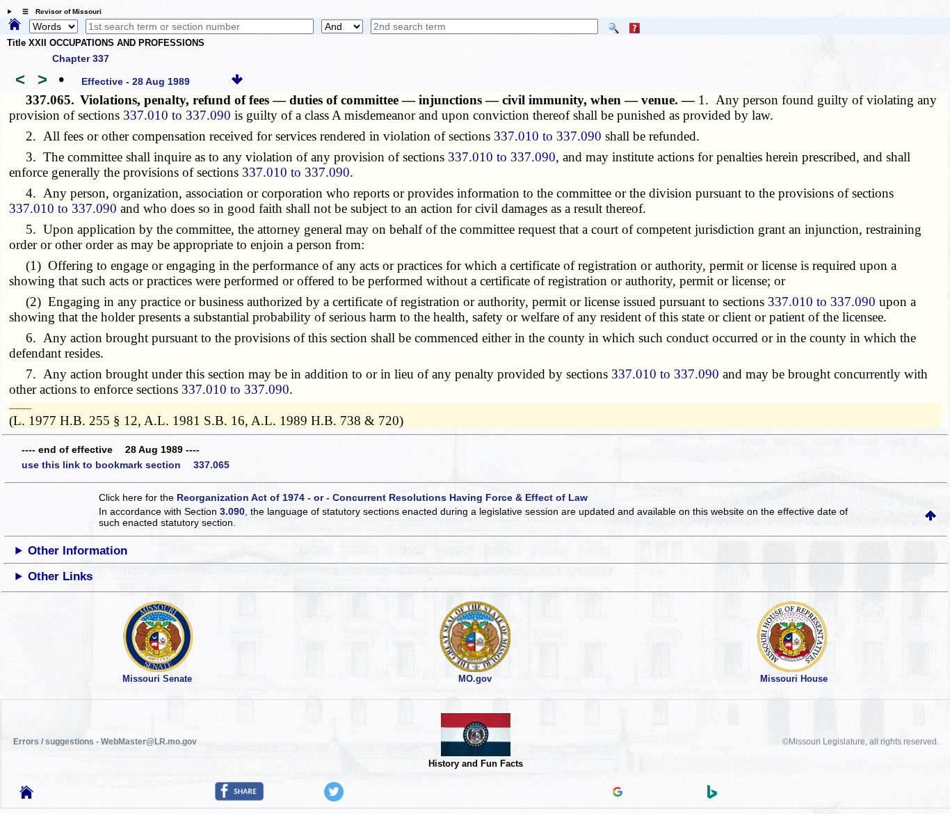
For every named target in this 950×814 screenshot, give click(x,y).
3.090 (232, 511)
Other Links (60, 576)
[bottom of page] (237, 81)
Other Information (77, 550)
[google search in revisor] (617, 793)
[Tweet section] (334, 798)
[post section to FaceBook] (239, 797)
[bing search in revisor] (712, 795)
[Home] (14, 25)
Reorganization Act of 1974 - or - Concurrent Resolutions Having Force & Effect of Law (382, 497)
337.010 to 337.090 (177, 115)
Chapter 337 (80, 58)
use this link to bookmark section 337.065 (126, 464)
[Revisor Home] (26, 795)
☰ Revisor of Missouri (58, 11)
